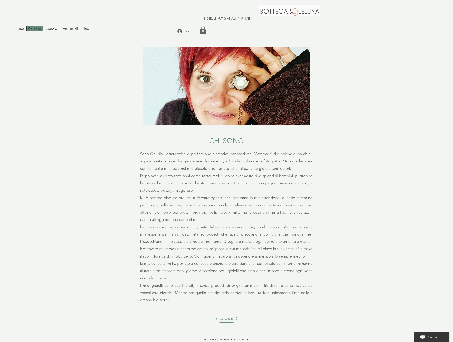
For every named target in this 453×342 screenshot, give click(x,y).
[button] (203, 30)
